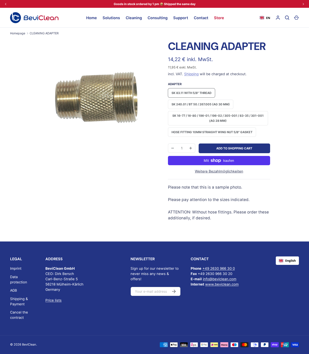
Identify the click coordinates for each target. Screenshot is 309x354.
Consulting (158, 18)
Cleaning (134, 18)
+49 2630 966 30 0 (218, 268)
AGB (13, 290)
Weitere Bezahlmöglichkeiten (219, 171)
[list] (96, 98)
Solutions (111, 18)
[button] (296, 17)
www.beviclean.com (222, 284)
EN (268, 18)
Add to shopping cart (234, 148)
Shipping (191, 74)
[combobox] (265, 17)
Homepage (17, 33)
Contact (201, 18)
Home (91, 18)
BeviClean (29, 344)
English (290, 261)
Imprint (15, 268)
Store (219, 18)
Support (180, 18)
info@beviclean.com (219, 279)
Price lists (53, 300)
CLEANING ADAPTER (44, 33)
